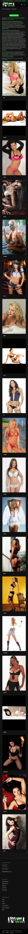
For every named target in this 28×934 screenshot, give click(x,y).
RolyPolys (4, 885)
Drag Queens (4, 889)
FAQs (3, 909)
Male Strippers (5, 883)
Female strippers (5, 881)
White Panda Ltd (18, 930)
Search (3, 901)
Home (3, 899)
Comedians (4, 887)
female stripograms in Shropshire (9, 9)
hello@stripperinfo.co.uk (6, 871)
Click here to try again (9, 19)
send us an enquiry (15, 58)
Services (3, 903)
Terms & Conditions (5, 907)
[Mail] (25, 931)
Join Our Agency (5, 905)
